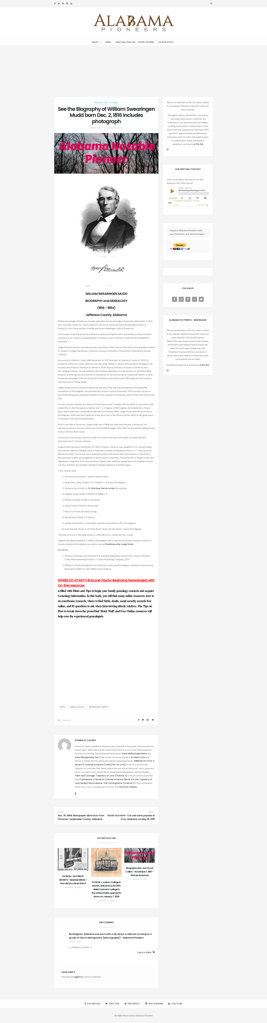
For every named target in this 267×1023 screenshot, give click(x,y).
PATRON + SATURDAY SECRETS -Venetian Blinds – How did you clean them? (73, 880)
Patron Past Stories (106, 102)
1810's (63, 707)
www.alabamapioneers (134, 753)
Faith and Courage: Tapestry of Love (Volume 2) (101, 775)
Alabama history (77, 707)
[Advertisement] (133, 66)
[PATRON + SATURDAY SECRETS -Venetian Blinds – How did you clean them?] (73, 859)
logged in (78, 976)
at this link (198, 144)
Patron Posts (165, 42)
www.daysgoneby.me (86, 757)
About (95, 42)
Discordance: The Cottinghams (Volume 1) (111, 783)
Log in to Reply (144, 952)
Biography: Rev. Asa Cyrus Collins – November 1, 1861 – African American (139, 871)
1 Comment (66, 720)
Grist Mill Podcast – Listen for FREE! (134, 42)
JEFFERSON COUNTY (98, 707)
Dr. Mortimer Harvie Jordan (101, 488)
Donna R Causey (115, 128)
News (108, 42)
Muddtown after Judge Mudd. (119, 544)
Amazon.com (138, 757)
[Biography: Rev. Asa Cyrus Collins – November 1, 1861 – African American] (139, 855)
